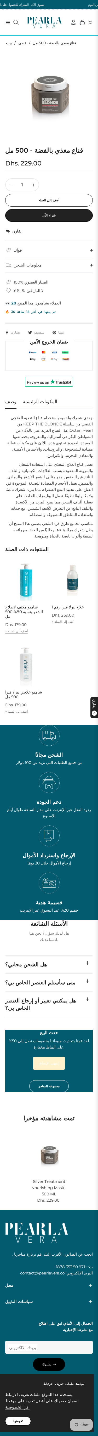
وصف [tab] (10, 401)
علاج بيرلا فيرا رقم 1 (68, 607)
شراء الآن (48, 215)
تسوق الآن (24, 5)
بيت (9, 43)
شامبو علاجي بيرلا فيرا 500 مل (23, 694)
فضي (22, 43)
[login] (71, 22)
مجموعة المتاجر (48, 1086)
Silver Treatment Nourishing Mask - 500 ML (49, 1187)
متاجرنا (20, 1254)
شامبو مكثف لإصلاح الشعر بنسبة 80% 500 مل (24, 612)
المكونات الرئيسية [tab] (40, 401)
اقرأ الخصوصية (17, 1407)
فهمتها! (18, 1421)
